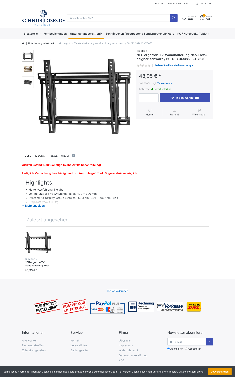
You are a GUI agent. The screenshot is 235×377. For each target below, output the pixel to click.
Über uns (125, 340)
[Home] (23, 43)
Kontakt (160, 3)
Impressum (126, 345)
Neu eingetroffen (33, 345)
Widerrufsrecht (128, 350)
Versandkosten (165, 83)
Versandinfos (79, 345)
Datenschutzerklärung (133, 355)
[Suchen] (174, 18)
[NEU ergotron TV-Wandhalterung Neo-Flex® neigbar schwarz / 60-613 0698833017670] (84, 96)
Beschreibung (35, 155)
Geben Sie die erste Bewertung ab (174, 65)
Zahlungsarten (80, 350)
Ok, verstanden (220, 371)
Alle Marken (29, 340)
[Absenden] (209, 341)
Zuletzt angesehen (34, 350)
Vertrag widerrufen (117, 290)
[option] (84, 96)
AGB (121, 360)
